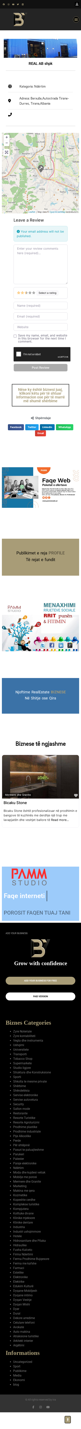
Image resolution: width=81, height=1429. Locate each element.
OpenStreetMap (57, 211)
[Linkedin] (22, 4)
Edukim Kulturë (23, 1297)
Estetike (18, 1283)
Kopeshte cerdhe (24, 1210)
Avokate (18, 1338)
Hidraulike (20, 1256)
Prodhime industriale (27, 1142)
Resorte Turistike (24, 1128)
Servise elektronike (25, 1106)
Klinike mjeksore (24, 1228)
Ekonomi (19, 1390)
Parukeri (18, 1165)
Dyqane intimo (23, 1306)
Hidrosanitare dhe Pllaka (29, 1251)
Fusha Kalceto (22, 1260)
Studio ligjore (22, 1078)
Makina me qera (24, 1201)
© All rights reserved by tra (40, 1410)
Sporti (17, 1087)
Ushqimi (18, 1055)
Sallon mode (21, 1119)
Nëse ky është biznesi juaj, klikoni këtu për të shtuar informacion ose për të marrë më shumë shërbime (40, 395)
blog (16, 1395)
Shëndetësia (21, 1101)
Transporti (20, 1065)
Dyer (16, 1319)
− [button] (6, 142)
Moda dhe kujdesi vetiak (29, 1183)
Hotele (17, 1247)
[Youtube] (13, 4)
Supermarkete (22, 1074)
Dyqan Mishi (21, 1315)
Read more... (60, 820)
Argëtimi (18, 1356)
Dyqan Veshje (22, 1310)
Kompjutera (21, 1219)
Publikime (19, 1381)
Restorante (20, 1124)
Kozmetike (20, 1206)
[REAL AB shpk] (40, 168)
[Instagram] (8, 4)
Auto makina (21, 1342)
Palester (18, 1169)
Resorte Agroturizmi (26, 1133)
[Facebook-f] (33, 1417)
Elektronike (20, 1287)
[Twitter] (18, 4)
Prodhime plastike (25, 1137)
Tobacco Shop (22, 1069)
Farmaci (18, 1278)
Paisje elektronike (24, 1174)
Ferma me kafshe (24, 1274)
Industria (19, 1237)
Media (17, 1386)
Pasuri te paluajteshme (28, 1160)
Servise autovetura (25, 1110)
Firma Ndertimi (23, 1265)
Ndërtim (18, 1178)
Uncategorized (22, 1372)
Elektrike (18, 1292)
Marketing (20, 1197)
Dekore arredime (24, 1328)
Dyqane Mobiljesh (25, 1301)
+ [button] (6, 137)
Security (18, 1115)
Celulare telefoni (24, 1333)
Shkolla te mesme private (30, 1092)
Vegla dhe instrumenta (28, 1051)
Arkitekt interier (23, 1351)
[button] (76, 19)
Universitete (21, 1060)
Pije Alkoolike (22, 1146)
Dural (16, 1324)
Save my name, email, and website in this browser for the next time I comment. (42, 338)
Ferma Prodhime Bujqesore (31, 1269)
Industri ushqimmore (27, 1242)
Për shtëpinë (21, 1156)
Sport (16, 1377)
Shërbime (19, 1096)
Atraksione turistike (26, 1347)
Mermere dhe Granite (18, 794)
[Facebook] (4, 4)
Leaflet (32, 211)
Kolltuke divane (23, 1224)
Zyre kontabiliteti (24, 1046)
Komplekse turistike (26, 1215)
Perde (17, 1151)
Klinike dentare (23, 1233)
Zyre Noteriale (22, 1042)
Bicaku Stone (15, 802)
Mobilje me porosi (25, 1187)
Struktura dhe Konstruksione (32, 1083)
